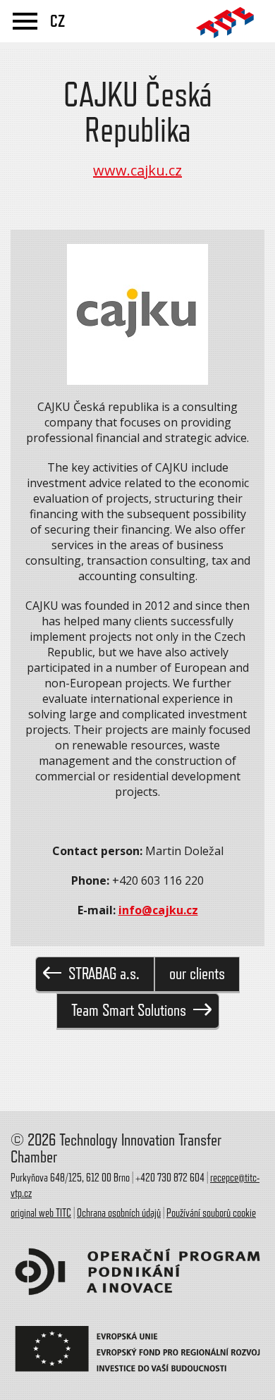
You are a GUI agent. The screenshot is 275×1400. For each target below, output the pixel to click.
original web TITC (41, 1213)
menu (25, 21)
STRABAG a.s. (104, 973)
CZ (57, 21)
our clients (197, 973)
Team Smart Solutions (128, 1010)
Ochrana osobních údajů (119, 1213)
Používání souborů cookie (211, 1213)
